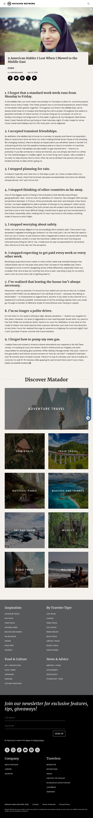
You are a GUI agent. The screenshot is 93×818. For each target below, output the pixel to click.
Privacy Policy (61, 424)
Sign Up (70, 418)
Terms (50, 424)
